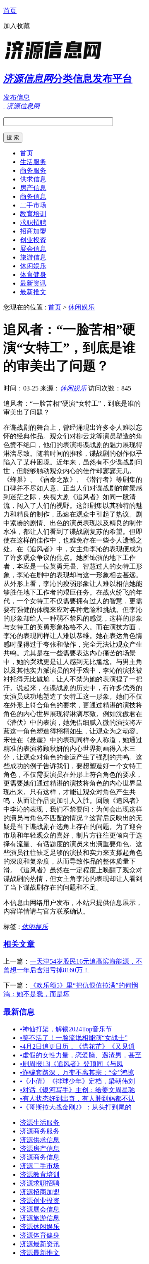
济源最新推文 (40, 1252)
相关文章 (19, 944)
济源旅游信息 (40, 1217)
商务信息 (33, 196)
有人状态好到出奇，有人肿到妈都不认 (77, 1098)
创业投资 (33, 239)
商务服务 (33, 170)
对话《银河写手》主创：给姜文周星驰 (77, 1089)
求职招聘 (33, 222)
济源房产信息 (40, 1148)
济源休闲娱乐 (40, 1226)
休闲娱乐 (33, 265)
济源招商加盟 (40, 1191)
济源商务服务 (40, 1131)
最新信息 (19, 1011)
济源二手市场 (40, 1165)
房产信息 (33, 187)
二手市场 (33, 205)
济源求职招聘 (40, 1183)
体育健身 (33, 274)
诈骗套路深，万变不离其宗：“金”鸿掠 (77, 1072)
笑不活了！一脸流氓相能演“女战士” (73, 1037)
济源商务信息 (40, 1157)
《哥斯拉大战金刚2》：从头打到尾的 (76, 1107)
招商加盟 (33, 231)
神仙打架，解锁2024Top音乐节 (66, 1029)
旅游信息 (33, 257)
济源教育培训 (40, 1174)
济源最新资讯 (40, 1243)
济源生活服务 (40, 1122)
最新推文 (33, 291)
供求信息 (33, 179)
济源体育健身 (40, 1235)
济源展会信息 (40, 1209)
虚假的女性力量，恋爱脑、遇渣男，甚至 (81, 1055)
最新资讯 (33, 283)
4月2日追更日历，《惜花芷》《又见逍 (77, 1046)
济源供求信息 (40, 1139)
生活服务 (33, 161)
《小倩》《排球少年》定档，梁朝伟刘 (77, 1081)
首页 (10, 10)
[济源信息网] (55, 59)
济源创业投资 (40, 1200)
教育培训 (33, 213)
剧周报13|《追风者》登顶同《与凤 (71, 1063)
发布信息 (16, 97)
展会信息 (33, 248)
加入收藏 (16, 25)
